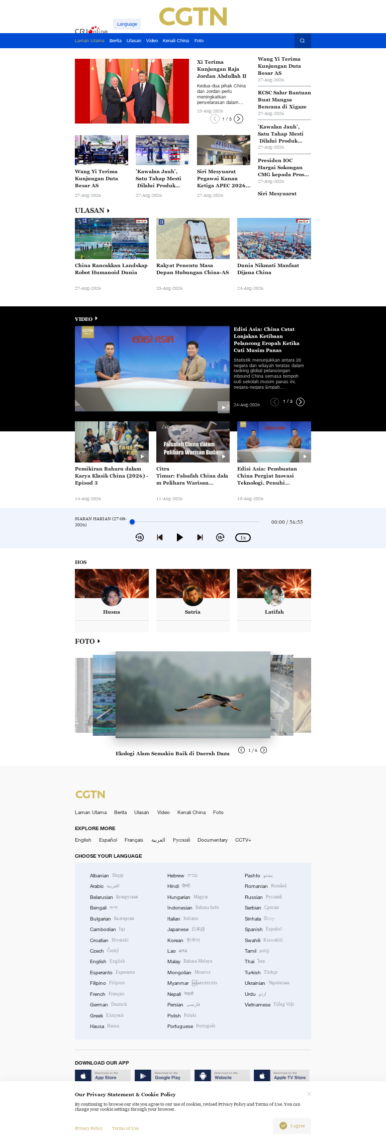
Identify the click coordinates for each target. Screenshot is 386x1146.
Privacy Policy (89, 1128)
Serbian (262, 907)
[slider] (132, 521)
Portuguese (191, 1026)
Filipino (107, 983)
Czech (104, 951)
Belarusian (114, 897)
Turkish (261, 972)
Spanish (263, 929)
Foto (218, 812)
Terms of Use (125, 1128)
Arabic (105, 886)
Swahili (264, 940)
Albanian (107, 875)
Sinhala (260, 918)
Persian (183, 1004)
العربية (158, 840)
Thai (255, 961)
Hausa (104, 1026)
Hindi (178, 886)
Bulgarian (112, 918)
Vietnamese (269, 1004)
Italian (183, 918)
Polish (182, 1015)
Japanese (186, 929)
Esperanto (112, 972)
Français (134, 840)
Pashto (259, 875)
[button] (215, 119)
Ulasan (141, 812)
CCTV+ (243, 840)
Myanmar (192, 983)
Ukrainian (267, 983)
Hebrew (182, 875)
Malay (190, 961)
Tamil (257, 951)
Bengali (104, 907)
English (83, 840)
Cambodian (107, 929)
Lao (177, 951)
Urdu (255, 994)
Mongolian (188, 972)
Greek (107, 1015)
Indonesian (193, 907)
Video (163, 812)
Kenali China (191, 812)
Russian (263, 897)
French (107, 994)
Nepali (180, 994)
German (108, 1004)
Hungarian (187, 897)
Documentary (213, 840)
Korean (183, 940)
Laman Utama (91, 812)
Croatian (109, 940)
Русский (181, 840)
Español (108, 840)
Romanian (265, 886)
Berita (120, 812)
